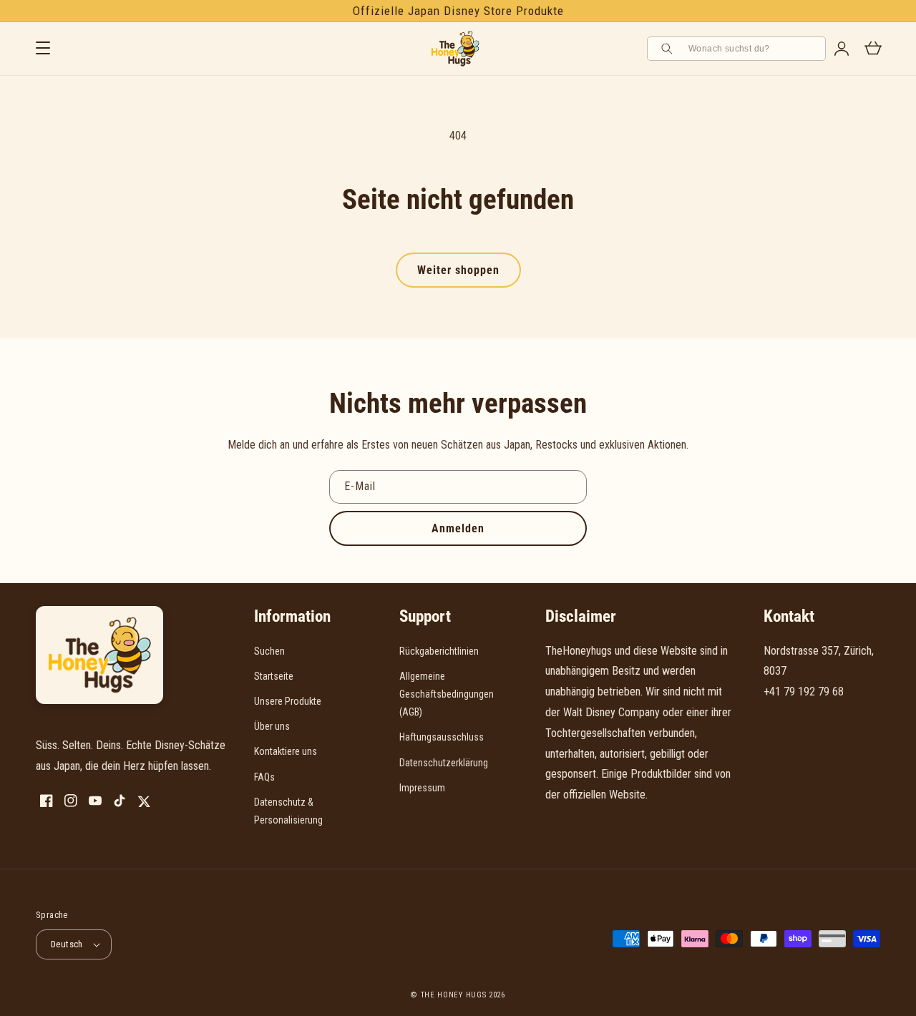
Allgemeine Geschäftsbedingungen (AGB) (446, 694)
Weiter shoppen (458, 270)
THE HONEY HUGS (454, 995)
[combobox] (752, 48)
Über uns (272, 726)
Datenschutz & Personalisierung (288, 811)
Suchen (269, 651)
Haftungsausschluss (441, 737)
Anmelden (458, 528)
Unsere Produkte (287, 701)
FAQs (264, 777)
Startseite (273, 676)
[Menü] (43, 48)
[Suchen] (669, 48)
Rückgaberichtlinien (439, 651)
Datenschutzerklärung (443, 762)
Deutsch (67, 944)
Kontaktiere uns (285, 751)
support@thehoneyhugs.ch (822, 712)
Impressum (422, 787)
